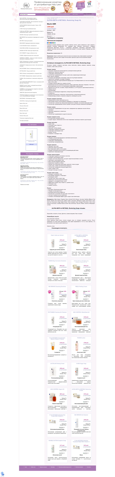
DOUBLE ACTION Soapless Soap (57, 440)
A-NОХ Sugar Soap (81, 363)
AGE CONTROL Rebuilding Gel (81, 312)
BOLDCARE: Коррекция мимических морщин (29, 43)
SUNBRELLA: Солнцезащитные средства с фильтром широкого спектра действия (31, 89)
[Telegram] (55, 42)
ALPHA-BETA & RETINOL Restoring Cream (81, 390)
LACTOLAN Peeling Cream (57, 363)
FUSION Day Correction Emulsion (57, 261)
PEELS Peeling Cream (81, 286)
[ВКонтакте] (47, 42)
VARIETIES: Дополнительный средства (28, 92)
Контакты (89, 466)
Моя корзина (89, 5)
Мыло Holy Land (23, 113)
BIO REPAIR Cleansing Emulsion (57, 286)
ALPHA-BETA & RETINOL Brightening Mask (81, 236)
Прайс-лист (33, 466)
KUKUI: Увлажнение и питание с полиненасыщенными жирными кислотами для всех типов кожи (32, 62)
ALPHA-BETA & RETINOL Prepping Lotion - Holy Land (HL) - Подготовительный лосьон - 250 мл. (32, 181)
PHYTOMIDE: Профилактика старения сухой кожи (31, 75)
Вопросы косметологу (64, 14)
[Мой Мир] (50, 42)
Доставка (75, 14)
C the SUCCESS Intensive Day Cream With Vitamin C (57, 415)
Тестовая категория (24, 120)
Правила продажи (43, 466)
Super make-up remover (57, 235)
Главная (48, 17)
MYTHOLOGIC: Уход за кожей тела (27, 70)
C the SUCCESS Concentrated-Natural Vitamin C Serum (57, 338)
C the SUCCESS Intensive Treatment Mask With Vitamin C (81, 441)
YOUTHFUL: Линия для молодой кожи (28, 100)
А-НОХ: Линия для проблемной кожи (28, 28)
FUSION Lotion (81, 338)
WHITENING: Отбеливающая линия (27, 98)
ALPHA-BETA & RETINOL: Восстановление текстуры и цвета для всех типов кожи (64, 17)
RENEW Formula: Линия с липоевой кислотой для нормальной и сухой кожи (30, 86)
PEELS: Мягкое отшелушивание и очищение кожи (31, 73)
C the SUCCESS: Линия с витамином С (28, 45)
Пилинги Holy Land (24, 115)
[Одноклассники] (49, 42)
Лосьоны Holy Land (24, 105)
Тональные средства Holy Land (26, 118)
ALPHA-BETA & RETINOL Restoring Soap (31, 141)
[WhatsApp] (53, 42)
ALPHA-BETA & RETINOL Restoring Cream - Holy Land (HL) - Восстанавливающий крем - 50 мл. (32, 172)
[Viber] (52, 42)
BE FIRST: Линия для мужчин (26, 40)
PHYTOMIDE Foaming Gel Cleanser (57, 312)
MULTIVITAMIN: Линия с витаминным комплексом (31, 68)
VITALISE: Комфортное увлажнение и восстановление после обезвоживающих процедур (32, 95)
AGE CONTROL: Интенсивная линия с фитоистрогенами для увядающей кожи (28, 19)
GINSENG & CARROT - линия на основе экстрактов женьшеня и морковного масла (31, 58)
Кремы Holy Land (23, 103)
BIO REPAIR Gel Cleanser (81, 415)
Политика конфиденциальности (65, 466)
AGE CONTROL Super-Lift (57, 389)
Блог (26, 466)
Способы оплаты (50, 14)
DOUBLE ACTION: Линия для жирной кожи (29, 50)
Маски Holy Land (23, 108)
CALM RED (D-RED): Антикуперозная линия (29, 48)
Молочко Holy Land (24, 110)
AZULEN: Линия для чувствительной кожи (29, 34)
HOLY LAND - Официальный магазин (25, 4)
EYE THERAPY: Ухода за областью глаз (28, 53)
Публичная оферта (79, 466)
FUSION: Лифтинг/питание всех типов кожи (29, 55)
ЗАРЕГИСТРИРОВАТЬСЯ (89, 14)
